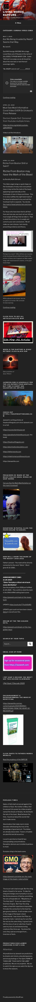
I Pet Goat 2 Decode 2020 (14, 683)
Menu (19, 23)
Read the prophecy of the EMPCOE (15, 759)
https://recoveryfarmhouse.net (14, 430)
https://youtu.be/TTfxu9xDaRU (20, 605)
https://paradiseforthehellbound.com (16, 435)
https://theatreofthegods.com (13, 442)
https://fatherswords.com (12, 452)
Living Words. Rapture (14, 13)
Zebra (5, 612)
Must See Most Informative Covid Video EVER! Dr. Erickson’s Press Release (18, 110)
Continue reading (9, 97)
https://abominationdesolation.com (15, 447)
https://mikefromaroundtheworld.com (16, 456)
